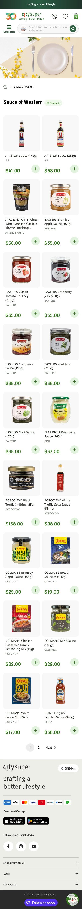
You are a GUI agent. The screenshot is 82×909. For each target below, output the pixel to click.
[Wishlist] (65, 16)
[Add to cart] (35, 169)
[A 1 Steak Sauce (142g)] (21, 133)
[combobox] (47, 28)
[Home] (5, 87)
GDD (47, 441)
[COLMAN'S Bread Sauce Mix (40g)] (60, 550)
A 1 (7, 160)
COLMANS (11, 581)
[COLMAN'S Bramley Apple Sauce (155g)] (21, 550)
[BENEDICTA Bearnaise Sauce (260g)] (60, 410)
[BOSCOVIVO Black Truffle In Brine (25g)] (21, 478)
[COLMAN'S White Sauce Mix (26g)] (21, 691)
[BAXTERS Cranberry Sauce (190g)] (21, 342)
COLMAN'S (12, 654)
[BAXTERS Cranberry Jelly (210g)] (60, 270)
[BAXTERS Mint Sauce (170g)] (21, 410)
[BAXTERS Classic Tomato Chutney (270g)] (21, 270)
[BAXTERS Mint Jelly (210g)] (60, 342)
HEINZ (48, 722)
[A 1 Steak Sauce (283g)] (60, 133)
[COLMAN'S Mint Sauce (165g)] (60, 618)
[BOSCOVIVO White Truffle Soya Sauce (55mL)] (60, 478)
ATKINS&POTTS (14, 232)
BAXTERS (50, 228)
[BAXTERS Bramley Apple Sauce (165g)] (60, 197)
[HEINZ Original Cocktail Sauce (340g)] (60, 691)
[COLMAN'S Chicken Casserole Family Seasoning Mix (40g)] (21, 618)
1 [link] (30, 747)
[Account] (54, 16)
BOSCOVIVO (12, 509)
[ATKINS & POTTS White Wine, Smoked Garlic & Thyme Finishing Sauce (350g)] (21, 197)
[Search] (73, 28)
